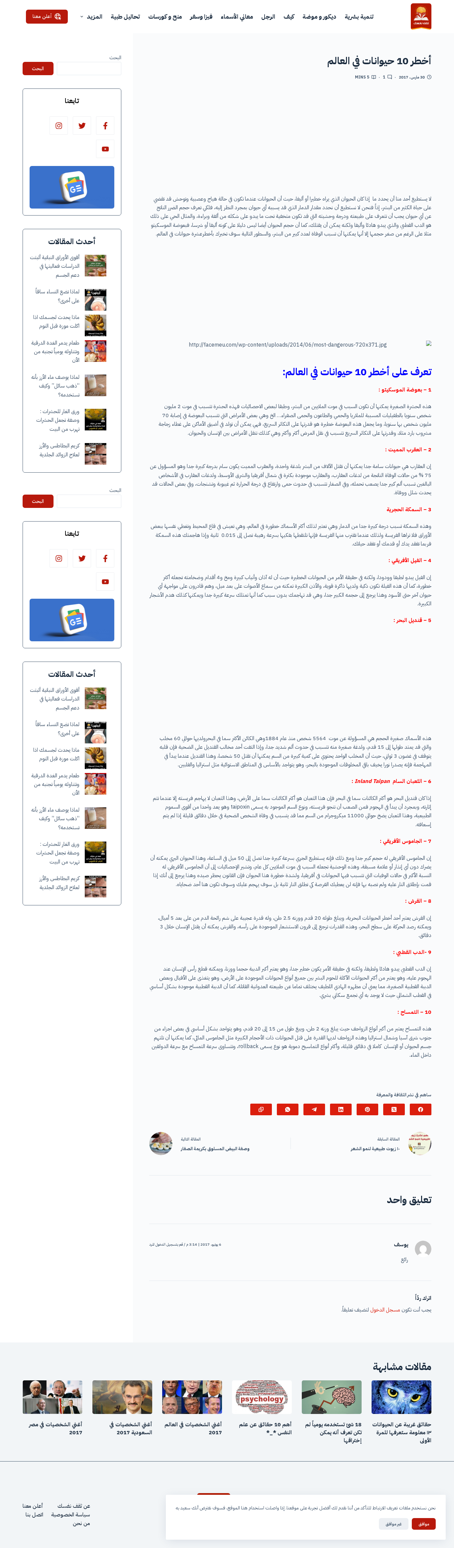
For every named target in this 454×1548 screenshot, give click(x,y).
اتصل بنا (34, 1515)
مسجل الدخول (385, 1310)
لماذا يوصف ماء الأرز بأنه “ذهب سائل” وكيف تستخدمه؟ (55, 386)
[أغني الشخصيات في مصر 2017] (52, 1397)
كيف (289, 16)
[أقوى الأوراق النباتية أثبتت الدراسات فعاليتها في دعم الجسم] (95, 265)
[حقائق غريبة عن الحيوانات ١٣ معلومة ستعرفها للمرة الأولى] (401, 1397)
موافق (423, 1524)
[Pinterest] (367, 1109)
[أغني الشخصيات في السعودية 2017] (122, 1397)
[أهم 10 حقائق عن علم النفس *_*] (262, 1397)
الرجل (268, 16)
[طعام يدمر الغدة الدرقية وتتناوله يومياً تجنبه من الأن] (95, 351)
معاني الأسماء (237, 16)
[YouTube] (105, 149)
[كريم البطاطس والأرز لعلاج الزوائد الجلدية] (95, 454)
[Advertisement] (290, 140)
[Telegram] (314, 1109)
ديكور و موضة (319, 16)
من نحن (81, 1523)
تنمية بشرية (359, 16)
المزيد (94, 16)
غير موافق (394, 1524)
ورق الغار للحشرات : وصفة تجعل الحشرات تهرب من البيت (57, 420)
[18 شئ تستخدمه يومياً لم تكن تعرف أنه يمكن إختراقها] (332, 1397)
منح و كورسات (165, 16)
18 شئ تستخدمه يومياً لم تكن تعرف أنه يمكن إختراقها (333, 1433)
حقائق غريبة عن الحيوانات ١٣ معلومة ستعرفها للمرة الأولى (401, 1433)
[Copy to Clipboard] (261, 1109)
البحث (115, 57)
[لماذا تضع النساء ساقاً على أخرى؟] (95, 300)
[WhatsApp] (287, 1109)
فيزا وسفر (201, 16)
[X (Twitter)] (394, 1109)
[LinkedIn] (341, 1109)
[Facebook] (420, 1109)
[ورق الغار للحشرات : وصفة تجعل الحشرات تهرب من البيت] (95, 419)
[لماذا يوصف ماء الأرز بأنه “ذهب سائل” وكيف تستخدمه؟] (95, 385)
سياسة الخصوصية (70, 1515)
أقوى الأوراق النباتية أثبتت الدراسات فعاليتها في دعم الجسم (54, 266)
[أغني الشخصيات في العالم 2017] (192, 1397)
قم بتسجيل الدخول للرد (166, 1244)
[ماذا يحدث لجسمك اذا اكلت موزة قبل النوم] (95, 325)
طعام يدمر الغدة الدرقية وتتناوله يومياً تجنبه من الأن (55, 352)
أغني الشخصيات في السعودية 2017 (130, 1429)
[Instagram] (59, 125)
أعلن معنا (42, 16)
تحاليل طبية (125, 16)
